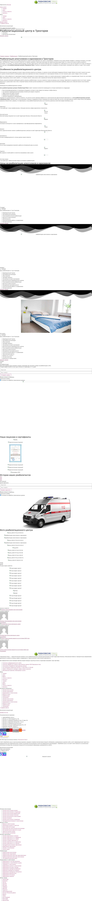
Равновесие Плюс (22, 739)
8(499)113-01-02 (4, 712)
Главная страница (4, 56)
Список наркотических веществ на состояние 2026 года (14, 649)
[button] (3, 7)
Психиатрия (6, 697)
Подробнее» (3, 622)
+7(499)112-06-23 (4, 23)
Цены (4, 10)
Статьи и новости (7, 11)
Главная (4, 8)
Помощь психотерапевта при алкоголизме (10, 621)
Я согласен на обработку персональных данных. (13, 380)
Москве (9, 4)
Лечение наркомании (8, 691)
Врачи (4, 676)
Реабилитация (13, 56)
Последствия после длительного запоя (9, 635)
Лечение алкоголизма (8, 689)
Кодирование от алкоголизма (10, 692)
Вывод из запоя (6, 694)
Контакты (5, 13)
